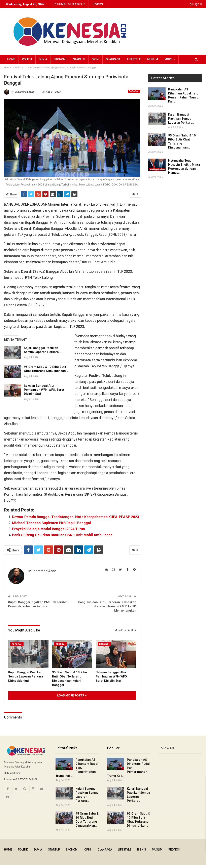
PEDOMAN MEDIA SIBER (69, 4)
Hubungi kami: (12, 773)
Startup (79, 59)
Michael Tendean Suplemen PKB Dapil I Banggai (51, 523)
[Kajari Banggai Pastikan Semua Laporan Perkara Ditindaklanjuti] (12, 352)
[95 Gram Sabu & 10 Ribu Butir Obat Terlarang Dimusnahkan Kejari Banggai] (12, 371)
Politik (27, 59)
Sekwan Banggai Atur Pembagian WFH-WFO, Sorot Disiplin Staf (44, 390)
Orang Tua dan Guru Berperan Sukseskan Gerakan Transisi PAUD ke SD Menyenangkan (106, 606)
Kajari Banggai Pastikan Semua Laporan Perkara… (181, 118)
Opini (95, 59)
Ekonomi (60, 59)
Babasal (134, 91)
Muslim (152, 59)
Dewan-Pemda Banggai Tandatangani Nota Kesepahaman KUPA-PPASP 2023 (75, 517)
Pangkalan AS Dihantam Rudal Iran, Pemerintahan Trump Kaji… (77, 768)
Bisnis (141, 849)
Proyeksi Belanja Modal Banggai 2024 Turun (48, 529)
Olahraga (113, 59)
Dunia (43, 59)
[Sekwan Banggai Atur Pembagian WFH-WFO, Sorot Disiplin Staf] (12, 390)
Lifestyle (134, 59)
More (168, 59)
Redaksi (98, 4)
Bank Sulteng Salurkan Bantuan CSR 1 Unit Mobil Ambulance (62, 535)
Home (11, 59)
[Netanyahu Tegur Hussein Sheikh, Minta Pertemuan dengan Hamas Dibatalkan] (157, 165)
